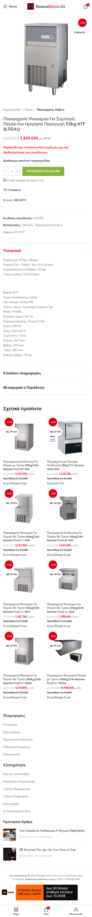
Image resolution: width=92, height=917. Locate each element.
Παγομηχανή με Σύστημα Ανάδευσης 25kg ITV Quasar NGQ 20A (65, 465)
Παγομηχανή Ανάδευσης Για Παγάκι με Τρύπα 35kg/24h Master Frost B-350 (20, 465)
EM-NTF (20, 200)
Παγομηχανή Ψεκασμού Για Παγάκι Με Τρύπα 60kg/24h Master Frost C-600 (21, 536)
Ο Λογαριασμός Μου (17, 811)
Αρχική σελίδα (12, 109)
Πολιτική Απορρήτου (17, 747)
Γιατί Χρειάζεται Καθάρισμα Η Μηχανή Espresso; (52, 830)
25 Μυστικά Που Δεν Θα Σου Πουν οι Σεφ (47, 850)
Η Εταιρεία (10, 724)
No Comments (43, 837)
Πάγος (29, 109)
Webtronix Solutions (36, 879)
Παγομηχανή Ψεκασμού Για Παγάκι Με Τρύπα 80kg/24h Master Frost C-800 (21, 608)
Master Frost (19, 483)
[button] (15, 478)
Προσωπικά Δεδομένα (18, 739)
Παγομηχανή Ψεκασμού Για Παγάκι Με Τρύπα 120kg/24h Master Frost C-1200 (65, 608)
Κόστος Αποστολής (16, 774)
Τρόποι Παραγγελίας (17, 789)
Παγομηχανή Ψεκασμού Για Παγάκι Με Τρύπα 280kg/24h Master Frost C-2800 (22, 679)
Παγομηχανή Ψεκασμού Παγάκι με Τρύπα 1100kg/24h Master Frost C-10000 (66, 679)
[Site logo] (46, 6)
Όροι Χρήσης (12, 732)
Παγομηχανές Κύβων (50, 109)
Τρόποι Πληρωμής (15, 796)
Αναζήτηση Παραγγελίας (19, 781)
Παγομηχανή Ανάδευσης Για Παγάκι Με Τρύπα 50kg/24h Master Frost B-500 (65, 536)
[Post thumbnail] (9, 835)
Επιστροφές (11, 803)
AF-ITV (59, 483)
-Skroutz (27, 225)
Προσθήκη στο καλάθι (43, 171)
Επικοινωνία (11, 754)
